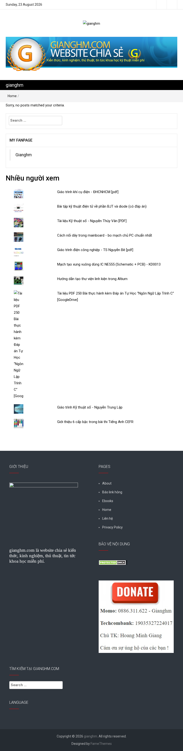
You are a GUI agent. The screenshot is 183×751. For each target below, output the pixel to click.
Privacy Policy (112, 527)
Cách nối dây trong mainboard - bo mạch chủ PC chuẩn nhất (104, 235)
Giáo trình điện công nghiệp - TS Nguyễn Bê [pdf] (95, 250)
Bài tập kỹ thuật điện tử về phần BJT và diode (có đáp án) (102, 206)
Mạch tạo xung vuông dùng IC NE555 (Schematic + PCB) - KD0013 (109, 264)
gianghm (14, 85)
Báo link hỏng (112, 492)
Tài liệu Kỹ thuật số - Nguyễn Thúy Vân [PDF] (92, 221)
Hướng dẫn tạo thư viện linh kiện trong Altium (92, 279)
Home (12, 96)
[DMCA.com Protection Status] (113, 562)
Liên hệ (107, 518)
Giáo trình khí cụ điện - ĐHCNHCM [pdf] (87, 192)
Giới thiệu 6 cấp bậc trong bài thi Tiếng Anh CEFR (95, 422)
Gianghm (23, 154)
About (107, 483)
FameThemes (101, 744)
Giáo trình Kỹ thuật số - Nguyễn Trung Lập (89, 407)
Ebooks (107, 501)
